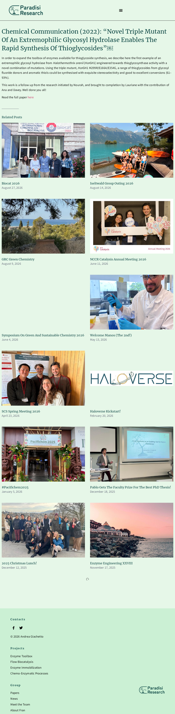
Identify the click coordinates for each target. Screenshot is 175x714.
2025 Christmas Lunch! (19, 563)
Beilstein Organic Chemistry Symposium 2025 (36, 639)
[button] (121, 10)
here (31, 97)
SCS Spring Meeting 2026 (21, 411)
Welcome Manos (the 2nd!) (111, 335)
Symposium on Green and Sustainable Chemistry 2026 (43, 335)
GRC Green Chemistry (18, 259)
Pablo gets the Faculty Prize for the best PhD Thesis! (130, 487)
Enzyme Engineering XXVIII (111, 563)
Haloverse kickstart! (105, 411)
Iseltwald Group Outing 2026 (111, 183)
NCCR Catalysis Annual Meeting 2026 (118, 259)
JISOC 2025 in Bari (104, 639)
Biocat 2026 (11, 183)
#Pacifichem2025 (15, 487)
